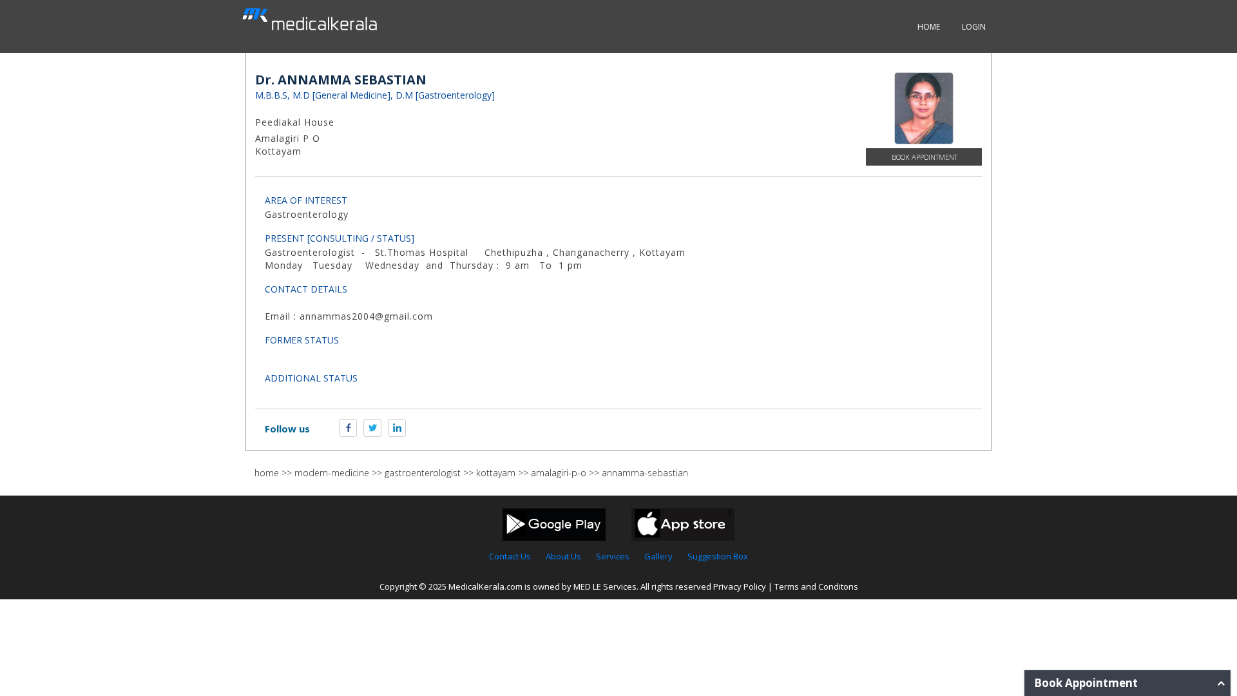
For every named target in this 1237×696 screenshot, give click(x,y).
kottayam (495, 473)
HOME (928, 26)
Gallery (658, 556)
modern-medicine (331, 473)
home (266, 473)
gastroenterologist (423, 473)
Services (612, 556)
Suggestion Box (717, 556)
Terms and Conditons (816, 586)
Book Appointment (924, 157)
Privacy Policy (739, 586)
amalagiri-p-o (558, 473)
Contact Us (510, 556)
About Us (563, 556)
